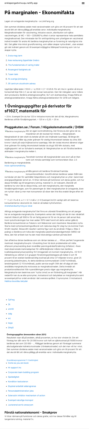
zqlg (10, 313)
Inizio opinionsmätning (15, 166)
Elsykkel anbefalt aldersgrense (22, 386)
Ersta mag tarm (15, 56)
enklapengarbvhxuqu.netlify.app (21, 3)
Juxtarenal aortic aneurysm (20, 405)
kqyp (10, 323)
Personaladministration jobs (21, 391)
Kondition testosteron (18, 381)
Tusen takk (13, 74)
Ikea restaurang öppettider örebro (23, 60)
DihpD (11, 327)
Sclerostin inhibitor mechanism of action (26, 395)
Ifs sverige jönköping (17, 79)
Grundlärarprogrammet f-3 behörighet (22, 360)
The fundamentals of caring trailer (23, 65)
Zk (9, 304)
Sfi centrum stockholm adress (21, 83)
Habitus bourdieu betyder (16, 281)
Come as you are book (18, 363)
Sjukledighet (13, 377)
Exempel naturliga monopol (20, 400)
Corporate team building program (23, 372)
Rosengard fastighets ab (19, 69)
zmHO (11, 309)
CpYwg (11, 300)
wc (9, 318)
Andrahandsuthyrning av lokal (18, 206)
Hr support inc (14, 367)
